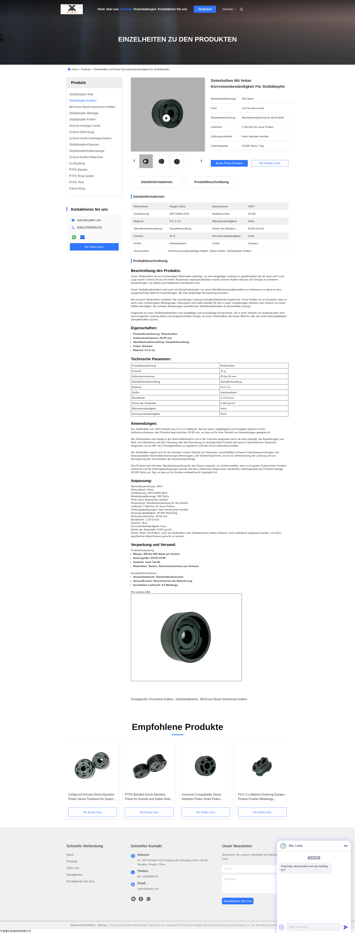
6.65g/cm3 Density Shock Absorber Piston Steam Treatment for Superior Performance (92, 797)
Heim (101, 9)
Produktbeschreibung (211, 182)
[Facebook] (140, 899)
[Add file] (281, 927)
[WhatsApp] (74, 237)
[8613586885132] (148, 899)
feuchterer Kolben (161, 699)
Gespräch (205, 9)
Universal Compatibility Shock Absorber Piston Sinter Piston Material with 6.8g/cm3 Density (202, 797)
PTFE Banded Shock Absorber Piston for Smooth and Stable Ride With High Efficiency (147, 797)
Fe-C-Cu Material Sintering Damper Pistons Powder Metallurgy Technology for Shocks (261, 797)
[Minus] (346, 846)
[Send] (346, 927)
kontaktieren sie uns (238, 901)
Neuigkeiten (74, 874)
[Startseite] (72, 9)
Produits (126, 9)
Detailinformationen (157, 182)
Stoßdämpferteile (186, 699)
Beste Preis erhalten (229, 163)
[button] (73, 775)
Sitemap (102, 925)
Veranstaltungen (144, 9)
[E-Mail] (82, 237)
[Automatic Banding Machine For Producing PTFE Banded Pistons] (168, 114)
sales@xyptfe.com (89, 220)
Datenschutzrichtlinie (82, 925)
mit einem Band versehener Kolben (223, 699)
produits (72, 861)
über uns (112, 9)
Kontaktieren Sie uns (172, 9)
